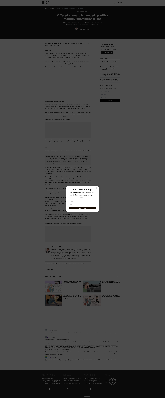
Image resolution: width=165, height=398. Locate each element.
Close (98, 186)
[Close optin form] (97, 188)
